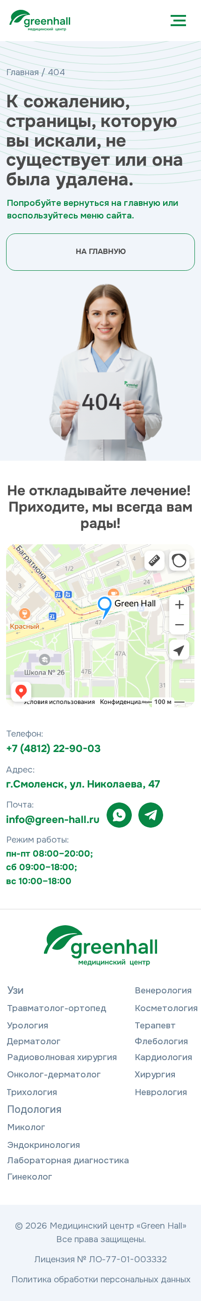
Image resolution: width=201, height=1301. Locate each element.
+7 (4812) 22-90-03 (53, 748)
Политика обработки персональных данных (101, 1279)
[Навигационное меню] (178, 20)
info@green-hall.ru (53, 819)
